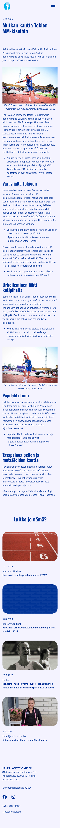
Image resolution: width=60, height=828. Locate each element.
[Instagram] (13, 797)
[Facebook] (4, 797)
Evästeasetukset (11, 805)
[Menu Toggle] (53, 6)
